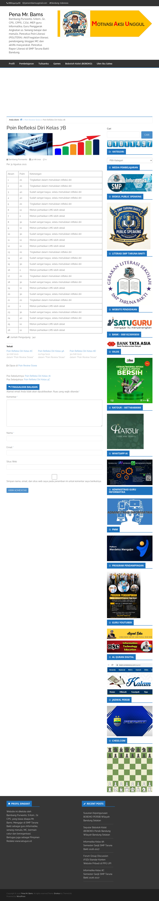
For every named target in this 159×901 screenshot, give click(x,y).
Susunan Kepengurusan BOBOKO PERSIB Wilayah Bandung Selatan (96, 817)
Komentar (12, 397)
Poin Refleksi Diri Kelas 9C (37, 379)
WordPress (21, 896)
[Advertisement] (79, 91)
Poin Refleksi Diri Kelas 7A (38, 376)
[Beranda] (21, 119)
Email (10, 447)
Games (57, 63)
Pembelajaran (26, 63)
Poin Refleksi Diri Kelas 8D (83, 351)
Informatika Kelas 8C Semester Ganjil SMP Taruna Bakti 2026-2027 (97, 874)
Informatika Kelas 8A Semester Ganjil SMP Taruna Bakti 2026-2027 (97, 845)
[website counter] (129, 143)
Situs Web (12, 461)
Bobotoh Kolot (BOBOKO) (78, 63)
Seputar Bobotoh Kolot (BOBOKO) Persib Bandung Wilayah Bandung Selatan (97, 831)
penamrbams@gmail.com (36, 3)
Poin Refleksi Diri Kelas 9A (51, 351)
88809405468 (14, 3)
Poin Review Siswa (27, 365)
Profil (12, 63)
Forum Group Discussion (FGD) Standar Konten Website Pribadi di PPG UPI (97, 860)
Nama (10, 433)
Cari (109, 128)
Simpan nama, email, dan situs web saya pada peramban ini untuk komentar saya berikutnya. (54, 481)
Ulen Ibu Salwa (104, 63)
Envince (57, 893)
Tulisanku (44, 63)
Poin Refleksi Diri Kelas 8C (20, 351)
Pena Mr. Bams (26, 14)
